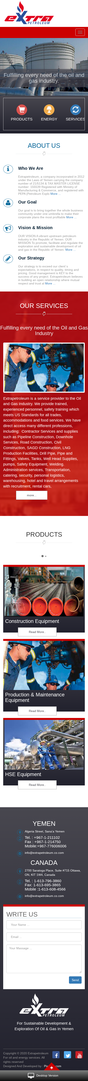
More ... (55, 193)
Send (75, 980)
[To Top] (51, 1066)
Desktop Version (47, 1075)
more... (32, 495)
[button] (7, 67)
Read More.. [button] (37, 632)
